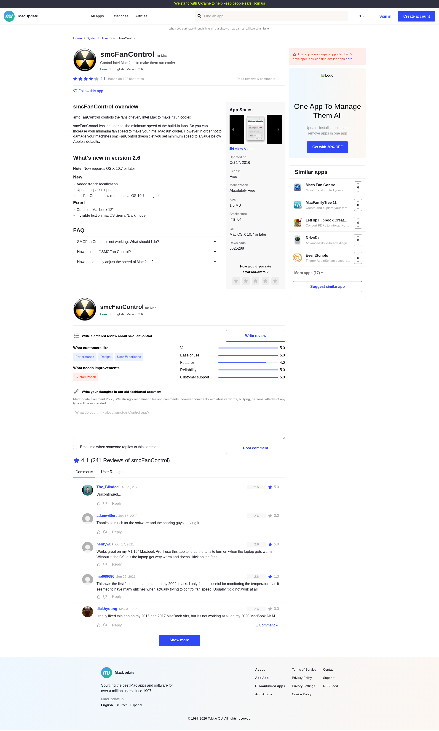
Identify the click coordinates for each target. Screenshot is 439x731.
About (260, 669)
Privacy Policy (302, 678)
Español (136, 705)
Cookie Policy (301, 694)
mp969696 (105, 576)
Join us (259, 3)
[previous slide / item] (233, 129)
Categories (119, 16)
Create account (416, 16)
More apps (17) (307, 272)
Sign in (385, 16)
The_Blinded (107, 487)
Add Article (263, 694)
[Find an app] (199, 16)
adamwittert (106, 515)
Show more (179, 640)
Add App (262, 678)
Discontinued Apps (270, 686)
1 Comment (265, 625)
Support (329, 678)
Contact (328, 669)
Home (77, 38)
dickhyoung (106, 608)
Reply (117, 503)
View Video (244, 149)
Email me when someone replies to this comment (119, 447)
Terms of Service (304, 669)
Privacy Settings (303, 686)
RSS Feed (330, 686)
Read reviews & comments (255, 79)
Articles (141, 16)
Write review (255, 335)
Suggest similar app (327, 286)
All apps (97, 16)
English (107, 705)
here (349, 59)
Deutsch (122, 705)
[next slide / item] (278, 129)
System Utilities (98, 38)
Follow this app (90, 91)
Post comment (255, 448)
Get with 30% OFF (327, 147)
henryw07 (104, 544)
